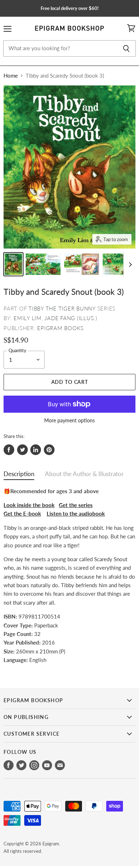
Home (11, 76)
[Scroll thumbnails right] (129, 264)
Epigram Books (60, 328)
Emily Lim (28, 318)
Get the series (76, 505)
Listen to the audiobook (76, 513)
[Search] (126, 48)
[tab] (19, 475)
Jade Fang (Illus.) (71, 318)
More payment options (69, 420)
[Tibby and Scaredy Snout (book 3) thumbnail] (13, 264)
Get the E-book (22, 513)
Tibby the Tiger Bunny (62, 308)
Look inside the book (29, 505)
